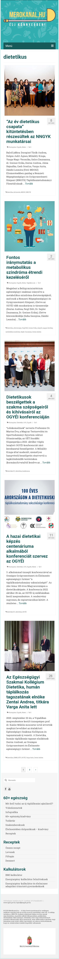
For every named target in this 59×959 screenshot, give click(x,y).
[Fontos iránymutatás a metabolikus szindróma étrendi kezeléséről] (30, 226)
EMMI (16, 758)
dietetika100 (11, 471)
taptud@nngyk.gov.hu (23, 903)
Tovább (29, 183)
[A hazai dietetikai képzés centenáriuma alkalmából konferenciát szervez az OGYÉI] (30, 504)
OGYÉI (24, 612)
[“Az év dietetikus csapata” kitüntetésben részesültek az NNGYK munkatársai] (30, 90)
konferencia (26, 471)
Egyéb (19, 147)
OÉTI (19, 758)
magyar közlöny (48, 328)
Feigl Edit (25, 328)
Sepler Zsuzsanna (26, 332)
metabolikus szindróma (13, 332)
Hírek (24, 147)
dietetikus (10, 192)
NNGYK (28, 192)
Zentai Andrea (36, 332)
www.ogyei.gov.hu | (9, 903)
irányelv (39, 328)
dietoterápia (17, 328)
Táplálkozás (30, 283)
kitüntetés (17, 192)
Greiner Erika (33, 328)
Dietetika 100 (21, 422)
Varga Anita (30, 758)
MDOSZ (23, 192)
